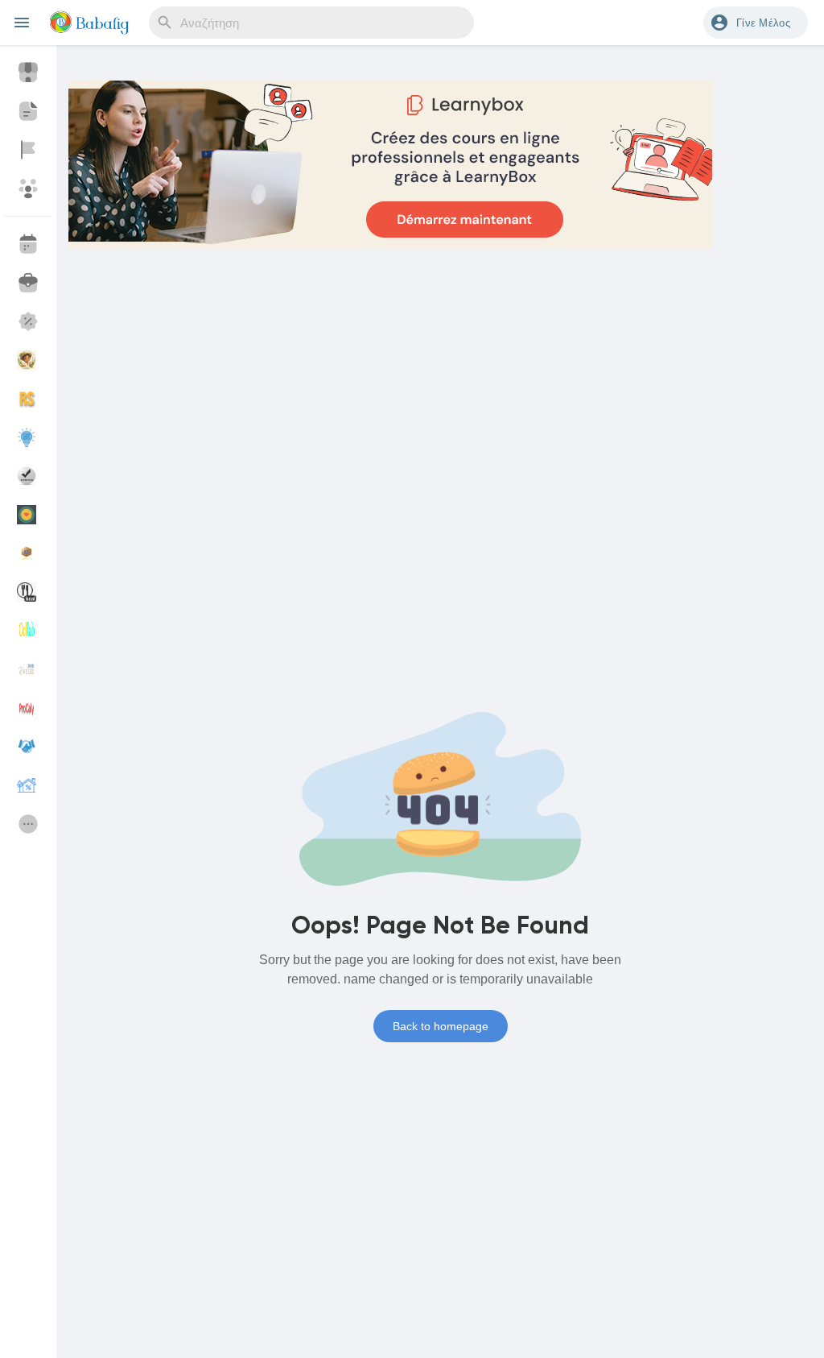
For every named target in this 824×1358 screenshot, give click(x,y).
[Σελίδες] (28, 149)
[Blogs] (28, 111)
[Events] (28, 244)
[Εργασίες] (28, 282)
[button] (755, 22)
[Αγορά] (28, 72)
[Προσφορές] (28, 321)
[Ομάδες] (28, 188)
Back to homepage (440, 1026)
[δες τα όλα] (28, 824)
